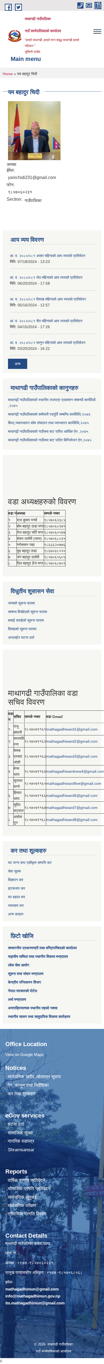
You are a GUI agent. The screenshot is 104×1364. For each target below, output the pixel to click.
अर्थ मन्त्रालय (17, 999)
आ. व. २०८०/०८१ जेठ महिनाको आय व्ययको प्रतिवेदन (46, 277)
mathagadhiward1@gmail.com (72, 729)
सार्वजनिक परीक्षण (22, 1205)
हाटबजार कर (16, 888)
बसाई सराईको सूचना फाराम (26, 620)
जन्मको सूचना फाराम (21, 603)
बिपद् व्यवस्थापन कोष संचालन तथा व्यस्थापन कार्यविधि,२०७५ (48, 423)
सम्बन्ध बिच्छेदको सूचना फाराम (27, 612)
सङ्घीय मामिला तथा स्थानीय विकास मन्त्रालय (38, 956)
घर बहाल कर (16, 897)
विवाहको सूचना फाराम (22, 629)
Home (8, 74)
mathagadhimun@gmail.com (32, 1289)
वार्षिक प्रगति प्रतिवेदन (26, 1180)
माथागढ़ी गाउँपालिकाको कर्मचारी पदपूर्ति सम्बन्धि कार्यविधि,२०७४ (49, 414)
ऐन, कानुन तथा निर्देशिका (28, 1085)
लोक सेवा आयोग (18, 965)
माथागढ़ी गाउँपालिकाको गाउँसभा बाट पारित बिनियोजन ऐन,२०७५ (49, 440)
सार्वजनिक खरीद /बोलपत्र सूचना (34, 1076)
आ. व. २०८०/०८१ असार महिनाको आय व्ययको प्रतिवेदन (47, 256)
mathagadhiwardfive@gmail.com (73, 783)
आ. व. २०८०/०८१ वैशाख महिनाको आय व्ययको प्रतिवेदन (48, 299)
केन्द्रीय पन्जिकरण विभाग (24, 982)
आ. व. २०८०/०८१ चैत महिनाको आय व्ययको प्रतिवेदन (46, 321)
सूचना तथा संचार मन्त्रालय (25, 973)
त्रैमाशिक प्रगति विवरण (27, 1213)
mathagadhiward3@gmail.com (72, 756)
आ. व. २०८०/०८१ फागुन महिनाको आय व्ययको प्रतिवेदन (47, 342)
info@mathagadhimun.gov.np (32, 1296)
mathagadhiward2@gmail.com (72, 741)
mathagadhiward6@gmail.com (72, 795)
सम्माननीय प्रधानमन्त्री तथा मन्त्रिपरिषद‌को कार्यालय (42, 948)
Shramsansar (21, 1149)
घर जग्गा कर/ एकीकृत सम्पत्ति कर (29, 862)
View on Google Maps (24, 1054)
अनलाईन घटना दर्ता (21, 637)
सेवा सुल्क (14, 871)
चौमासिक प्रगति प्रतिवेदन (29, 1188)
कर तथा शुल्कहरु (22, 1093)
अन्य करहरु (15, 914)
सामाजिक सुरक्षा (20, 1132)
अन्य (18, 364)
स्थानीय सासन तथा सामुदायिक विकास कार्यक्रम (39, 1016)
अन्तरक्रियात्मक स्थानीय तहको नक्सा (32, 1008)
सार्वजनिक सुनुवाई (22, 1197)
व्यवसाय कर (16, 905)
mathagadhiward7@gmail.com (72, 807)
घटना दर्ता (16, 1124)
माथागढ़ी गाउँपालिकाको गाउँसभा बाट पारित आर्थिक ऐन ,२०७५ (48, 431)
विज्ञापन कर (15, 880)
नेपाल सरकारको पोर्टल (22, 991)
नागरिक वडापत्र (21, 1141)
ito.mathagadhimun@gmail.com (35, 1303)
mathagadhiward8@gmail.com (72, 819)
